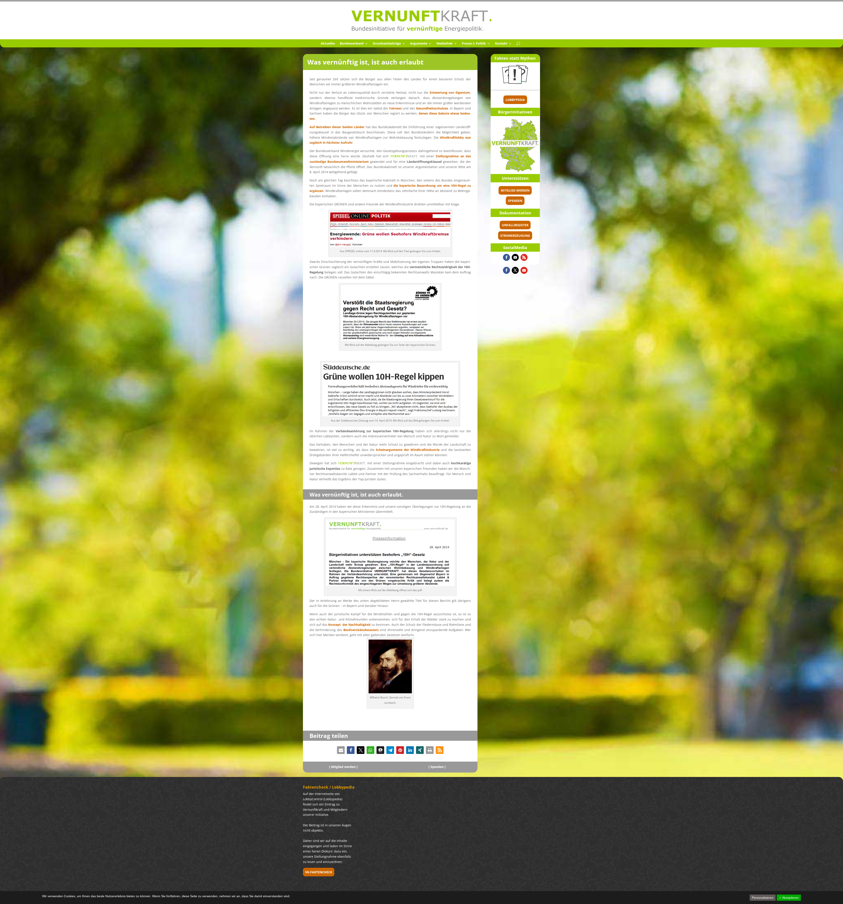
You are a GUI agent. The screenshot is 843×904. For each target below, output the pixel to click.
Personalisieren (762, 897)
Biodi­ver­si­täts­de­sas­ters (361, 630)
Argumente (418, 43)
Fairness (395, 108)
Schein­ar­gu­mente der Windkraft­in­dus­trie (407, 450)
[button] (341, 750)
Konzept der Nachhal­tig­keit (349, 624)
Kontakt (501, 43)
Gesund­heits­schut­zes (432, 108)
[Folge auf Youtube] (515, 257)
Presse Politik (474, 43)
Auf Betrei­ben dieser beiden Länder (337, 127)
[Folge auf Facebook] (506, 257)
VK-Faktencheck (318, 872)
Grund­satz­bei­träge (387, 43)
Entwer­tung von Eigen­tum (450, 92)
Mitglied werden (515, 190)
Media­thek (444, 43)
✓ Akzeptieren (789, 897)
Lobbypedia (515, 100)
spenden (515, 201)
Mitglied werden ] (344, 767)
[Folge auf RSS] (524, 257)
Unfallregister (515, 225)
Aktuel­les (328, 43)
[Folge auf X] (515, 270)
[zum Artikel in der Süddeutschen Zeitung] (390, 415)
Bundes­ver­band (352, 43)
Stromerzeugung (515, 235)
